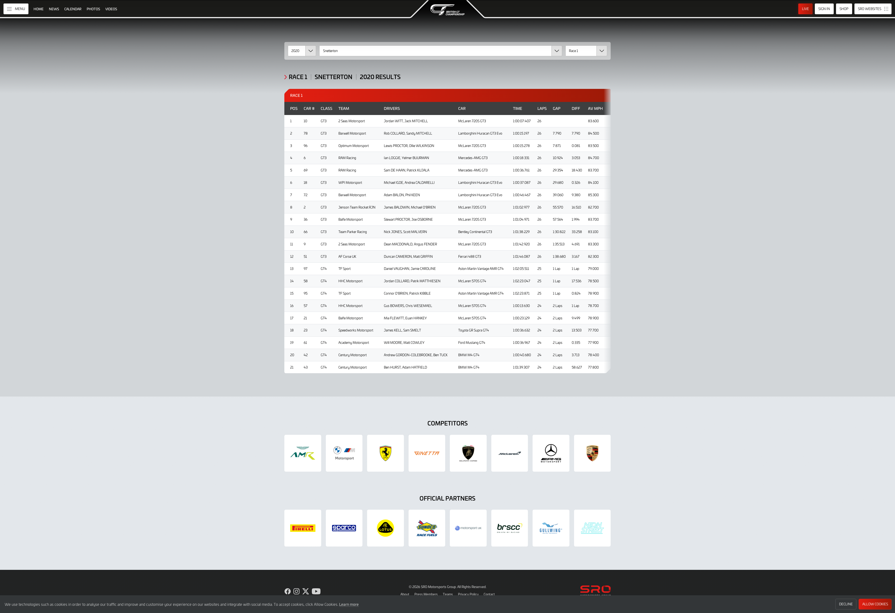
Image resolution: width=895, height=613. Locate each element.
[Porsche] (592, 453)
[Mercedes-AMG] (551, 453)
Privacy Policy (468, 594)
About (404, 594)
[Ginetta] (427, 453)
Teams (448, 594)
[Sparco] (344, 528)
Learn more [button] (349, 604)
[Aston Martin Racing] (302, 453)
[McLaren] (509, 453)
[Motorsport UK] (468, 528)
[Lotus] (385, 528)
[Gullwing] (551, 528)
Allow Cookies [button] (875, 604)
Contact (489, 594)
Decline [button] (846, 604)
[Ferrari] (385, 453)
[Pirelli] (302, 528)
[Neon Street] (592, 528)
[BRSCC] (509, 528)
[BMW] (344, 453)
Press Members (426, 594)
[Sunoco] (427, 528)
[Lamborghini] (468, 453)
